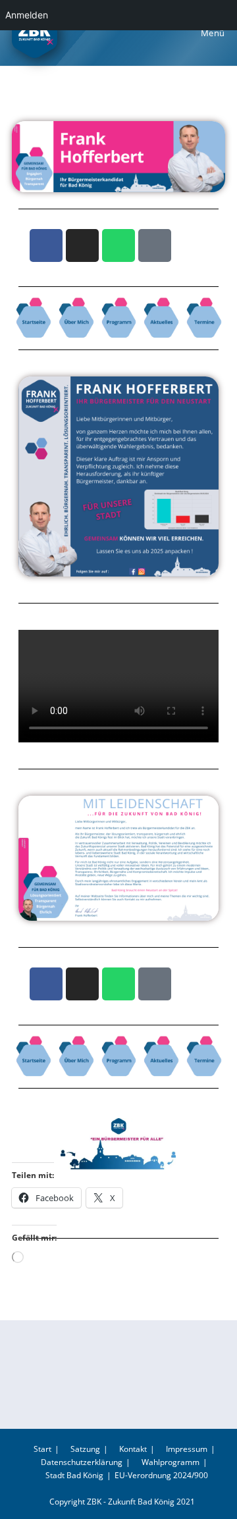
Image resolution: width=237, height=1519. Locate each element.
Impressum (185, 1449)
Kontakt (132, 1449)
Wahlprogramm (169, 1462)
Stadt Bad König (74, 1475)
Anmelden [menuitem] (26, 14)
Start (41, 1449)
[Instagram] (82, 245)
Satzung (84, 1449)
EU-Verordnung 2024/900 (161, 1475)
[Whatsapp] (118, 245)
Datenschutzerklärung (80, 1462)
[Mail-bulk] (154, 245)
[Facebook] (46, 245)
